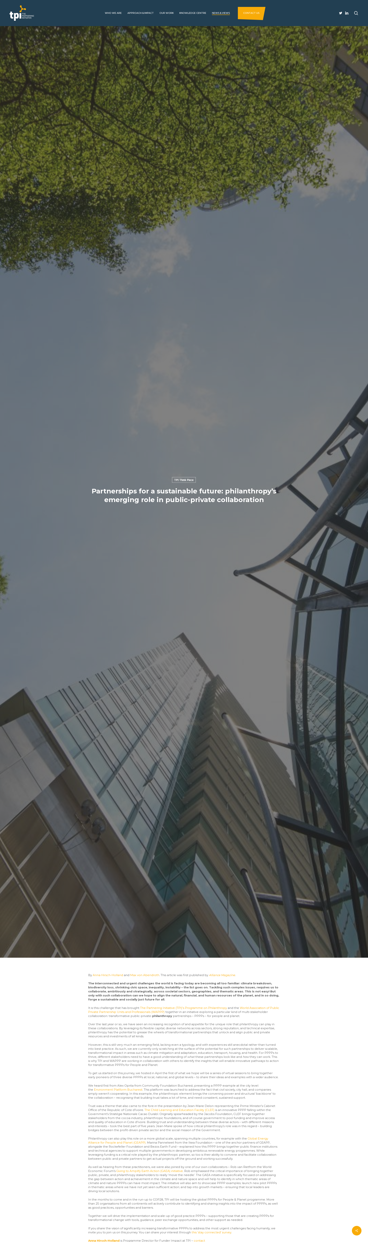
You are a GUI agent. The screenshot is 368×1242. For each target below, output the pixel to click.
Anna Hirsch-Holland (108, 975)
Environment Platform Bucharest (118, 1089)
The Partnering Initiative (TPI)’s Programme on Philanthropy (183, 1008)
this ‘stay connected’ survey (211, 1232)
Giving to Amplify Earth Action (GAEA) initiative (149, 1171)
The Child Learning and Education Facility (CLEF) (179, 1110)
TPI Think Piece (184, 480)
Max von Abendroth (144, 975)
